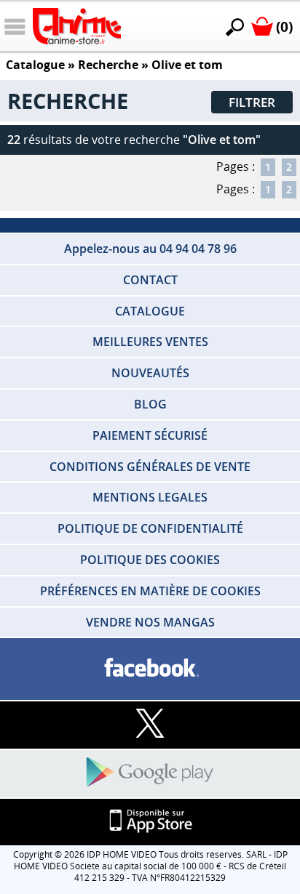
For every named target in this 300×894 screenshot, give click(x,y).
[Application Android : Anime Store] (150, 773)
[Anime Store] (77, 26)
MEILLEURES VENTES (150, 342)
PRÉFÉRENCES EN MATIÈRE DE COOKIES (150, 591)
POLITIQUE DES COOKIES (150, 560)
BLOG (150, 404)
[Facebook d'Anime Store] (150, 668)
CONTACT (150, 280)
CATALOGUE (150, 311)
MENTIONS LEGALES (150, 497)
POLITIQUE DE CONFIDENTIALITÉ (150, 528)
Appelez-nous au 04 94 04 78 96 (150, 249)
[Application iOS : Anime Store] (150, 821)
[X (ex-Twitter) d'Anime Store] (150, 724)
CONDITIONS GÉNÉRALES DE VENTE (150, 467)
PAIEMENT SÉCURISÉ (150, 435)
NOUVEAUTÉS (150, 373)
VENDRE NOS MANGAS (150, 622)
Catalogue (35, 65)
